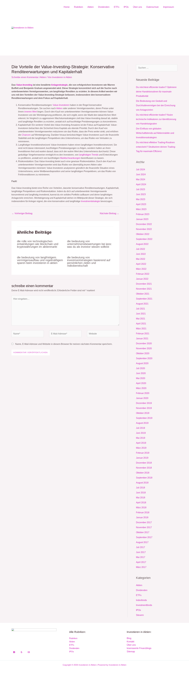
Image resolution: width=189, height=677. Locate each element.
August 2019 (142, 423)
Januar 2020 (142, 398)
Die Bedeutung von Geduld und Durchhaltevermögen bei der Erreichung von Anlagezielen (155, 105)
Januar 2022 (142, 279)
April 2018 (141, 502)
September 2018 (144, 478)
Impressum (168, 7)
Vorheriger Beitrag (22, 213)
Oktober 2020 (142, 353)
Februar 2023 (142, 214)
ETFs (116, 7)
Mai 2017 (140, 557)
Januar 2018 (142, 517)
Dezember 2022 (144, 224)
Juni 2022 (141, 254)
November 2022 (144, 229)
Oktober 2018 (142, 473)
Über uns (137, 7)
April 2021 (141, 323)
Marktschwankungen (70, 158)
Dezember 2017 (144, 522)
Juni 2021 (141, 313)
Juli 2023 (140, 189)
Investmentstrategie (90, 201)
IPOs (126, 7)
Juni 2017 (141, 552)
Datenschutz (152, 7)
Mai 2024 (140, 179)
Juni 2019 (141, 433)
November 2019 (144, 408)
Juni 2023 (141, 194)
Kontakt (130, 641)
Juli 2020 (140, 368)
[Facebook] (14, 652)
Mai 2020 (140, 378)
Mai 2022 (140, 259)
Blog (129, 638)
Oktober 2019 (142, 413)
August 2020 (142, 363)
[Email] (28, 652)
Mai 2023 (140, 199)
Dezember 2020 (144, 343)
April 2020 (141, 383)
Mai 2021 (140, 318)
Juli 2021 (140, 309)
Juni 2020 (141, 373)
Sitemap (131, 651)
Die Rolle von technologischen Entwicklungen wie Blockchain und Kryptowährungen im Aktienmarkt (37, 244)
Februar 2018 (142, 512)
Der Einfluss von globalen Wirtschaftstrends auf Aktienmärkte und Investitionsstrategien (155, 133)
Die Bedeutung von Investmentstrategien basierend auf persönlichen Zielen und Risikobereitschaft (88, 261)
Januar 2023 (142, 219)
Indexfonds (141, 600)
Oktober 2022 (142, 234)
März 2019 (141, 448)
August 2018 (142, 482)
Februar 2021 (142, 333)
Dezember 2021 (144, 284)
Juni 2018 (141, 492)
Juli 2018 (140, 487)
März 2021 (141, 328)
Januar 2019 (142, 458)
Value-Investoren (61, 105)
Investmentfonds (144, 605)
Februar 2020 (142, 393)
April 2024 (141, 184)
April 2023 (141, 204)
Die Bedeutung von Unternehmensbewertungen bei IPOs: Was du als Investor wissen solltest (89, 244)
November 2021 (144, 289)
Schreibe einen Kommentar (24, 77)
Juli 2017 (140, 547)
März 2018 (141, 507)
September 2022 (144, 239)
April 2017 (141, 562)
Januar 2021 (142, 338)
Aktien (90, 7)
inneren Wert (30, 111)
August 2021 (142, 304)
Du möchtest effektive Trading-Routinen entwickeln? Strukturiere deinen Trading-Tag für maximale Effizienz (156, 146)
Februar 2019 (142, 453)
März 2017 (141, 567)
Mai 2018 (140, 497)
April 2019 (141, 443)
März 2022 (141, 269)
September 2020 (144, 358)
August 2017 (142, 542)
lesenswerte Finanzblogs (139, 648)
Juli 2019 (140, 428)
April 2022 (141, 264)
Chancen (26, 135)
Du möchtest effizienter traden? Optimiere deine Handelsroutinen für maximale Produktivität (156, 91)
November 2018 (144, 468)
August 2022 (142, 244)
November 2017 (144, 527)
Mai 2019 (140, 438)
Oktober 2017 (142, 532)
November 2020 (144, 348)
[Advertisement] (118, 32)
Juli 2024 (140, 169)
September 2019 (144, 418)
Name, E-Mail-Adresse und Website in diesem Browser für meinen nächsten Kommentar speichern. (63, 344)
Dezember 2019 (144, 403)
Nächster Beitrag (109, 213)
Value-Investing (24, 85)
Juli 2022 (140, 249)
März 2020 (141, 388)
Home (67, 7)
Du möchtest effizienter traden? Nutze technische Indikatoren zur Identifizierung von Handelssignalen (156, 119)
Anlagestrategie (59, 85)
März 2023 (141, 209)
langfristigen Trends (88, 155)
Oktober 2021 (142, 294)
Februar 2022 (142, 274)
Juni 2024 (141, 174)
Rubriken (78, 7)
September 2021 (144, 299)
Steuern (140, 615)
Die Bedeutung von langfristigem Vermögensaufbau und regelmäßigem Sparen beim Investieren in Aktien (40, 260)
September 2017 (144, 537)
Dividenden (103, 7)
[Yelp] (21, 652)
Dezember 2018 (144, 463)
